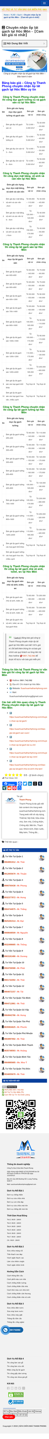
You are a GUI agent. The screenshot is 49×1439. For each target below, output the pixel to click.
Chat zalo (9, 1417)
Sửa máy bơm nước (15, 1311)
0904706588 (9, 968)
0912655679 (9, 874)
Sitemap (38, 1411)
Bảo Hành (13, 1411)
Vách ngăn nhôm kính (15, 1265)
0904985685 (9, 1062)
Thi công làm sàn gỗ (15, 1363)
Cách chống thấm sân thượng (19, 1294)
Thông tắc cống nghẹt (15, 1322)
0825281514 (9, 921)
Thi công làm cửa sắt (15, 1366)
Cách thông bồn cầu (15, 1276)
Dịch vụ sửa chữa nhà (16, 1198)
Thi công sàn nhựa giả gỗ (17, 1377)
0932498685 (9, 945)
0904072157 (9, 992)
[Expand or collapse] (44, 44)
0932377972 (9, 897)
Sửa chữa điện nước (15, 1308)
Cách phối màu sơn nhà (16, 1279)
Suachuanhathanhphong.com (34, 688)
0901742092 (9, 980)
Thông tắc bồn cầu (14, 1318)
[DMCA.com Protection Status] (9, 1086)
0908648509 (9, 933)
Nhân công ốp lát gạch (16, 1370)
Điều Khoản (22, 1411)
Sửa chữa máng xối (15, 1251)
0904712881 (9, 1004)
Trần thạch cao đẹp (14, 1254)
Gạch (19, 14)
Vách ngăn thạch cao (15, 1258)
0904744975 (9, 909)
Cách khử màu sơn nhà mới (18, 1290)
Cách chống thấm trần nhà (17, 1286)
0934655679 (9, 1074)
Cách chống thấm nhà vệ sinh (19, 1297)
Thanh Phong (25, 799)
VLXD (13, 14)
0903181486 (9, 956)
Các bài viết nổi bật (20, 1415)
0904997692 (9, 1039)
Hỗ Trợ (6, 1411)
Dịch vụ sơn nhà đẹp (15, 1202)
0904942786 (9, 1015)
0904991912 (9, 862)
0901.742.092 (29, 655)
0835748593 (9, 1051)
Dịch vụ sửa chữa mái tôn (17, 1206)
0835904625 (9, 1027)
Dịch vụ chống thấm (15, 1195)
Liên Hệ (31, 1411)
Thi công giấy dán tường (17, 1373)
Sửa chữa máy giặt (14, 1315)
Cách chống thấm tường (16, 1283)
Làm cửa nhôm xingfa (15, 1261)
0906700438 (9, 886)
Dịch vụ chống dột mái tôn (17, 1209)
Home (6, 14)
